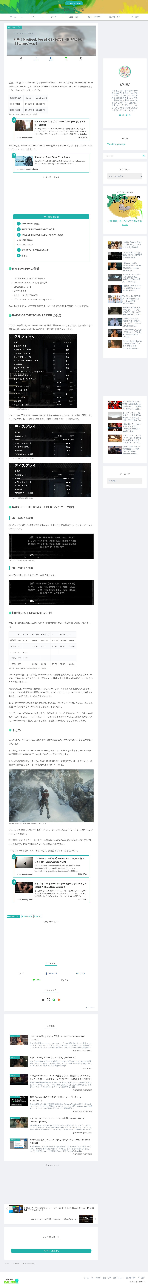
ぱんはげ (125, 84)
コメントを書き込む (51, 1251)
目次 (50, 217)
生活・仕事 (107, 1278)
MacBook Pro (28, 916)
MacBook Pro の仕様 (31, 224)
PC (92, 1278)
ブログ (98, 1278)
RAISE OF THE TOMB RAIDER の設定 (38, 229)
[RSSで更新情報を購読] (59, 999)
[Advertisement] (51, 71)
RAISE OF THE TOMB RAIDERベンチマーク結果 (42, 235)
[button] (81, 58)
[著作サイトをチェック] (43, 999)
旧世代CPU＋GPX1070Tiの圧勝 (35, 250)
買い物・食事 (131, 1278)
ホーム (86, 1278)
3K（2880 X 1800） (26, 245)
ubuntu (38, 916)
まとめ (24, 256)
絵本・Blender (118, 1278)
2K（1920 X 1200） (26, 240)
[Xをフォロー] (48, 999)
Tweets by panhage (116, 144)
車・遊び (141, 1278)
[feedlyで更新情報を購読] (53, 999)
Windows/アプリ (14, 916)
